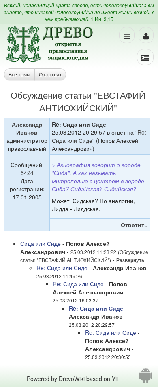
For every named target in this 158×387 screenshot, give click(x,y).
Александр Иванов (27, 128)
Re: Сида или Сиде (62, 268)
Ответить (134, 225)
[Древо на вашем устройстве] (145, 378)
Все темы (19, 74)
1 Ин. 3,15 (102, 18)
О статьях (50, 74)
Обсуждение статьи (51, 95)
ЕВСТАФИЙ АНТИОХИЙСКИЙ (92, 101)
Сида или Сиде (40, 243)
